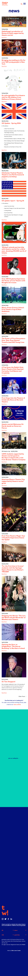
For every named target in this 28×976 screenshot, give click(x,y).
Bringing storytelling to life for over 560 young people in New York (13, 62)
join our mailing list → (13, 758)
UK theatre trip (6, 451)
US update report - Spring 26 (13, 200)
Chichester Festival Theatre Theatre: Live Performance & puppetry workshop (13, 175)
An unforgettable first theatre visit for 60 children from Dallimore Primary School (13, 97)
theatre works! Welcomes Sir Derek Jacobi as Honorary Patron (13, 426)
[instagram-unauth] (3, 919)
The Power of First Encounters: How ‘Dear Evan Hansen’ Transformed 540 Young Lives (13, 340)
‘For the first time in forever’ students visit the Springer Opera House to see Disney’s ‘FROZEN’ (13, 569)
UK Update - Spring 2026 (11, 123)
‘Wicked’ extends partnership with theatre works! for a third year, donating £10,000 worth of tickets (14, 250)
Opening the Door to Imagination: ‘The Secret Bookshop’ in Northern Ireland (13, 646)
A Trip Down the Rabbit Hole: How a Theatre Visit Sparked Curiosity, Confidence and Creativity (13, 370)
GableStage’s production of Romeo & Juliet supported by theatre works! (13, 33)
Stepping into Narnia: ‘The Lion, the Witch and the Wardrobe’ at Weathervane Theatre (14, 617)
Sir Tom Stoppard (8, 681)
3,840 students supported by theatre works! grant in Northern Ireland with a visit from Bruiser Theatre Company (13, 456)
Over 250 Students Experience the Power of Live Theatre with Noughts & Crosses (13, 281)
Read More (4, 37)
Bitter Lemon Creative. (16, 950)
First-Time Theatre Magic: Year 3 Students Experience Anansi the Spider (13, 538)
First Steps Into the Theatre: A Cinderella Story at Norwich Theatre (13, 400)
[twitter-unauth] (5, 919)
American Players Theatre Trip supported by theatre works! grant (13, 481)
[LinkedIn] (11, 919)
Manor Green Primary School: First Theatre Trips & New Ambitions (13, 309)
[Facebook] (8, 919)
